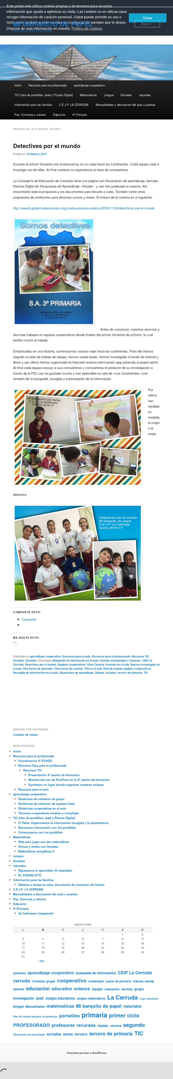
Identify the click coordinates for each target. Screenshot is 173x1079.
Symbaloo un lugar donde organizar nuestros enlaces (66, 784)
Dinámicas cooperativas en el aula (42, 808)
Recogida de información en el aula (35, 673)
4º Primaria (79, 114)
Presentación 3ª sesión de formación (54, 775)
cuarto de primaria (118, 981)
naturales (145, 95)
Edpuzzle (59, 114)
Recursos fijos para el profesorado (42, 765)
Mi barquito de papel (99, 1005)
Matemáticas (88, 95)
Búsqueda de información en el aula (75, 660)
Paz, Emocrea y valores (30, 114)
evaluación (112, 989)
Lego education (149, 998)
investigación (23, 998)
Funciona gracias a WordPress (86, 1053)
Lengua (109, 95)
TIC (146, 673)
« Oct (41, 961)
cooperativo (71, 980)
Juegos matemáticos (91, 998)
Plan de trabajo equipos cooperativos (127, 668)
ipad (39, 998)
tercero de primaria (130, 673)
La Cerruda (122, 997)
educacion (38, 988)
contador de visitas (25, 735)
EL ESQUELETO (29, 875)
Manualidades (35, 1006)
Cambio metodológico (113, 660)
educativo (62, 989)
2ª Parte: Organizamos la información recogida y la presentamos (63, 823)
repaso (102, 1025)
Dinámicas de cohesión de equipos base (46, 803)
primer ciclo (124, 1015)
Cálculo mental (143, 981)
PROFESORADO (31, 1025)
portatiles (69, 1015)
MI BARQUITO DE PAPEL (53, 23)
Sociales (126, 95)
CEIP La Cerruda (135, 973)
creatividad (96, 981)
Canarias (135, 660)
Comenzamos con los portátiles (40, 832)
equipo (97, 988)
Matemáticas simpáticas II (36, 851)
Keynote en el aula (117, 664)
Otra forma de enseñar (68, 668)
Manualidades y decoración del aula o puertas (125, 104)
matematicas (60, 1006)
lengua (18, 1006)
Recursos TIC (140, 656)
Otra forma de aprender (38, 668)
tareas (68, 1034)
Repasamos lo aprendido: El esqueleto (45, 870)
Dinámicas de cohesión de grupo (41, 799)
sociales (110, 673)
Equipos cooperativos (72, 664)
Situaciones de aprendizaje (76, 673)
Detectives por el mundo (46, 146)
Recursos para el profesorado (47, 85)
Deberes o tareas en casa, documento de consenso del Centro (61, 884)
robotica (115, 1025)
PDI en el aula (93, 668)
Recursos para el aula (76, 656)
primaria (94, 1014)
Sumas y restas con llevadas (38, 846)
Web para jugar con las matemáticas (43, 842)
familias (126, 989)
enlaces (82, 989)
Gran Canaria (95, 664)
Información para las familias (33, 104)
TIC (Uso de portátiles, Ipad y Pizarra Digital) (43, 95)
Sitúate (99, 673)
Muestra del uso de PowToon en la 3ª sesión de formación (69, 779)
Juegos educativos (60, 998)
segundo (134, 1024)
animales (19, 973)
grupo (139, 988)
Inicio (17, 85)
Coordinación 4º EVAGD (35, 761)
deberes (18, 989)
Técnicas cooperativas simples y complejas (48, 813)
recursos (86, 1025)
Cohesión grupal (43, 981)
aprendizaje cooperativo (89, 85)
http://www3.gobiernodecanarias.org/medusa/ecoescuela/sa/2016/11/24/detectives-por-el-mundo (84, 208)
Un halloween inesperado (36, 913)
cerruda (21, 980)
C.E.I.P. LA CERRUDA (74, 104)
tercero (81, 1034)
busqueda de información (96, 972)
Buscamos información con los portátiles (47, 827)
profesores (63, 1025)
